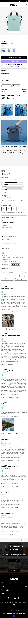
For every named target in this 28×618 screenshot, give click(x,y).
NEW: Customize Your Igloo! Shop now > (14, 1)
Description (4, 70)
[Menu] (2, 5)
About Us (4, 583)
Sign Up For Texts (14, 570)
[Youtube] (15, 598)
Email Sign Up (14, 561)
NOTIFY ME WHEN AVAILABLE (14, 57)
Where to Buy (5, 590)
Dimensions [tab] (6, 86)
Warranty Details (5, 80)
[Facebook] (12, 598)
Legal (3, 594)
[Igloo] (14, 5)
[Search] (22, 5)
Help (3, 586)
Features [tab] (16, 86)
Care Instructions (5, 77)
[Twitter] (18, 598)
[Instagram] (9, 598)
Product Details (5, 73)
